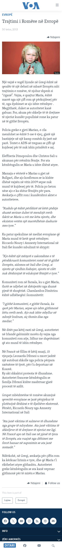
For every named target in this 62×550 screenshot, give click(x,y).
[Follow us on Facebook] (5, 521)
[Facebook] (24, 545)
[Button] (53, 37)
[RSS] (37, 521)
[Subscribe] (53, 521)
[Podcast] (45, 521)
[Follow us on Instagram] (29, 521)
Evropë (7, 15)
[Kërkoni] (53, 545)
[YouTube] (39, 545)
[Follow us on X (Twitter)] (13, 521)
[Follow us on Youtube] (21, 521)
